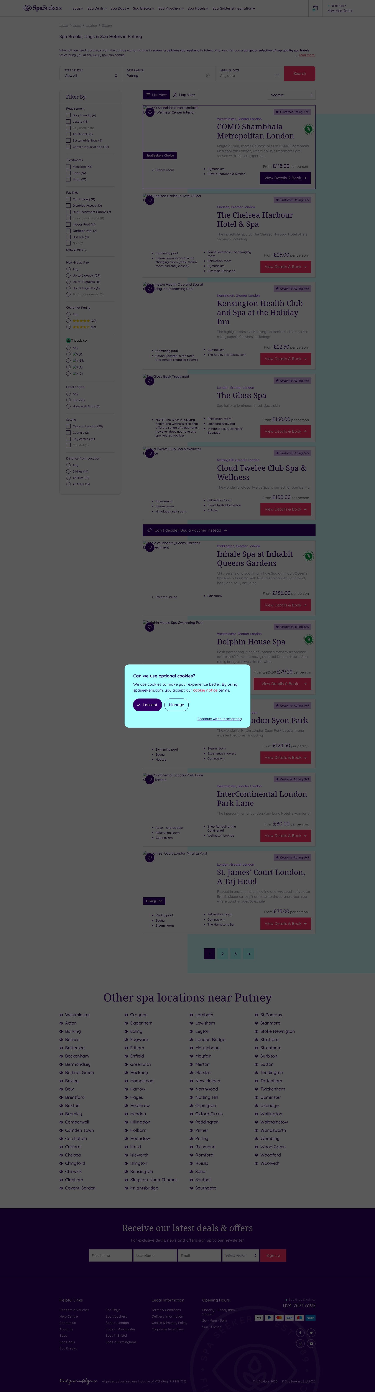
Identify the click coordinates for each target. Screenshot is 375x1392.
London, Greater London (235, 387)
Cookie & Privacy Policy (169, 1323)
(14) (80, 471)
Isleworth (139, 1155)
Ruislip (201, 1163)
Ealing (136, 1031)
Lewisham (205, 1023)
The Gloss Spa (241, 395)
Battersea (75, 1047)
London (91, 25)
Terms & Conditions (166, 1310)
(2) (80, 373)
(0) (88, 294)
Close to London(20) (88, 426)
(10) (86, 406)
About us (66, 1329)
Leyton (202, 1031)
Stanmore (270, 1023)
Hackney (139, 1072)
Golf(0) (78, 243)
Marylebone (207, 1047)
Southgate (205, 1188)
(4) (86, 288)
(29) (86, 275)
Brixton (72, 1105)
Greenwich (140, 1064)
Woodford (270, 1155)
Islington (138, 1163)
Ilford (135, 1146)
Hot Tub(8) (81, 237)
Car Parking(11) (84, 199)
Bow (69, 1089)
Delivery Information (167, 1316)
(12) (93, 327)
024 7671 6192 (299, 1305)
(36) (79, 173)
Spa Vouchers (116, 1316)
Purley (201, 1138)
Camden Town (79, 1130)
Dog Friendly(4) (84, 115)
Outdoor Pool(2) (85, 231)
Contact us (67, 1323)
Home (63, 25)
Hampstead (141, 1080)
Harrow (137, 1089)
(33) (81, 360)
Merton (202, 1064)
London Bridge (210, 1039)
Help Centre (68, 1316)
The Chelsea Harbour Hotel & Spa (255, 219)
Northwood (206, 1089)
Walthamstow (274, 1122)
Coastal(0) (81, 445)
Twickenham (272, 1089)
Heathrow (140, 1105)
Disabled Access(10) (87, 206)
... (305, 55)
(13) (81, 484)
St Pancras (271, 1014)
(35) (79, 400)
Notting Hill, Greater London (238, 460)
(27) (93, 320)
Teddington (271, 1072)
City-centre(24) (84, 439)
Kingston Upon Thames (153, 1179)
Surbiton (268, 1056)
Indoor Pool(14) (84, 224)
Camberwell (77, 1122)
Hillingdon (140, 1122)
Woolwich (270, 1163)
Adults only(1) (83, 134)
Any (75, 269)
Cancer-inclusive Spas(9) (91, 147)
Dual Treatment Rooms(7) (92, 212)
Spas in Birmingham (121, 1342)
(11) (86, 282)
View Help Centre (340, 10)
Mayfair (203, 1056)
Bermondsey (78, 1064)
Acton (71, 1023)
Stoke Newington (277, 1031)
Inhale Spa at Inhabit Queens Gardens (255, 558)
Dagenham (141, 1023)
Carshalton (76, 1138)
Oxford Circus (209, 1113)
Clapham (74, 1179)
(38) (82, 167)
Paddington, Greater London (238, 546)
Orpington (205, 1105)
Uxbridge (269, 1105)
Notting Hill (206, 1097)
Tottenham (271, 1080)
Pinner (201, 1130)
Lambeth (204, 1014)
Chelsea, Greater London (236, 207)
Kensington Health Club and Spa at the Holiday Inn (260, 312)
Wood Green (273, 1146)
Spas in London (117, 1323)
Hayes (136, 1097)
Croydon (139, 1014)
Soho (200, 1171)
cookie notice (205, 690)
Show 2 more (74, 249)
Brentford (75, 1097)
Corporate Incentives (168, 1329)
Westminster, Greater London (239, 119)
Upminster (270, 1097)
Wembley (270, 1138)
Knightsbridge (144, 1188)
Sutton (267, 1064)
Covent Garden (80, 1188)
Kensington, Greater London (238, 295)
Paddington (207, 1122)
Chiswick (73, 1171)
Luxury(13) (80, 122)
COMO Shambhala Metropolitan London (255, 131)
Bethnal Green (79, 1072)
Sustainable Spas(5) (87, 140)
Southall (203, 1179)
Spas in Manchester (120, 1329)
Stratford (269, 1039)
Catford (73, 1146)
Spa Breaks (68, 1348)
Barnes (72, 1039)
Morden (203, 1072)
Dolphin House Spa (251, 641)
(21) (79, 179)
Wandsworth (273, 1130)
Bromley (73, 1113)
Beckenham (77, 1056)
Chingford (75, 1163)
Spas (77, 25)
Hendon (138, 1113)
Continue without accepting (219, 719)
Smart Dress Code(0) (88, 218)
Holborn (138, 1130)
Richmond (205, 1146)
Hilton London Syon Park (262, 720)
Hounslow (140, 1138)
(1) (80, 354)
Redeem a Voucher (74, 1310)
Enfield (137, 1056)
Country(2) (81, 433)
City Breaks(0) (83, 128)
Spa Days (113, 1310)
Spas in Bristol (116, 1335)
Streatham (270, 1047)
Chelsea (73, 1155)
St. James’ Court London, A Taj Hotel (261, 877)
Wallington (271, 1113)
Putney (107, 25)
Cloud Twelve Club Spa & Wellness (261, 472)
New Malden (207, 1080)
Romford (204, 1155)
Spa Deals (67, 1342)
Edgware (139, 1039)
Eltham (137, 1047)
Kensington (141, 1171)
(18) (81, 478)
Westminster (77, 1014)
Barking (73, 1031)
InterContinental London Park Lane (262, 798)
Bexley (72, 1080)
